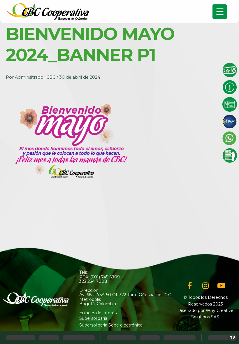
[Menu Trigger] (219, 11)
